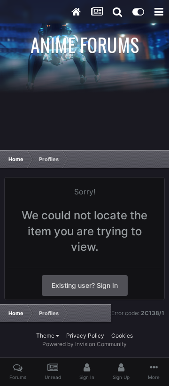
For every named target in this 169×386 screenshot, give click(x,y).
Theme (46, 335)
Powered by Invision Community (84, 343)
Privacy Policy (85, 335)
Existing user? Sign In (85, 285)
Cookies (122, 335)
